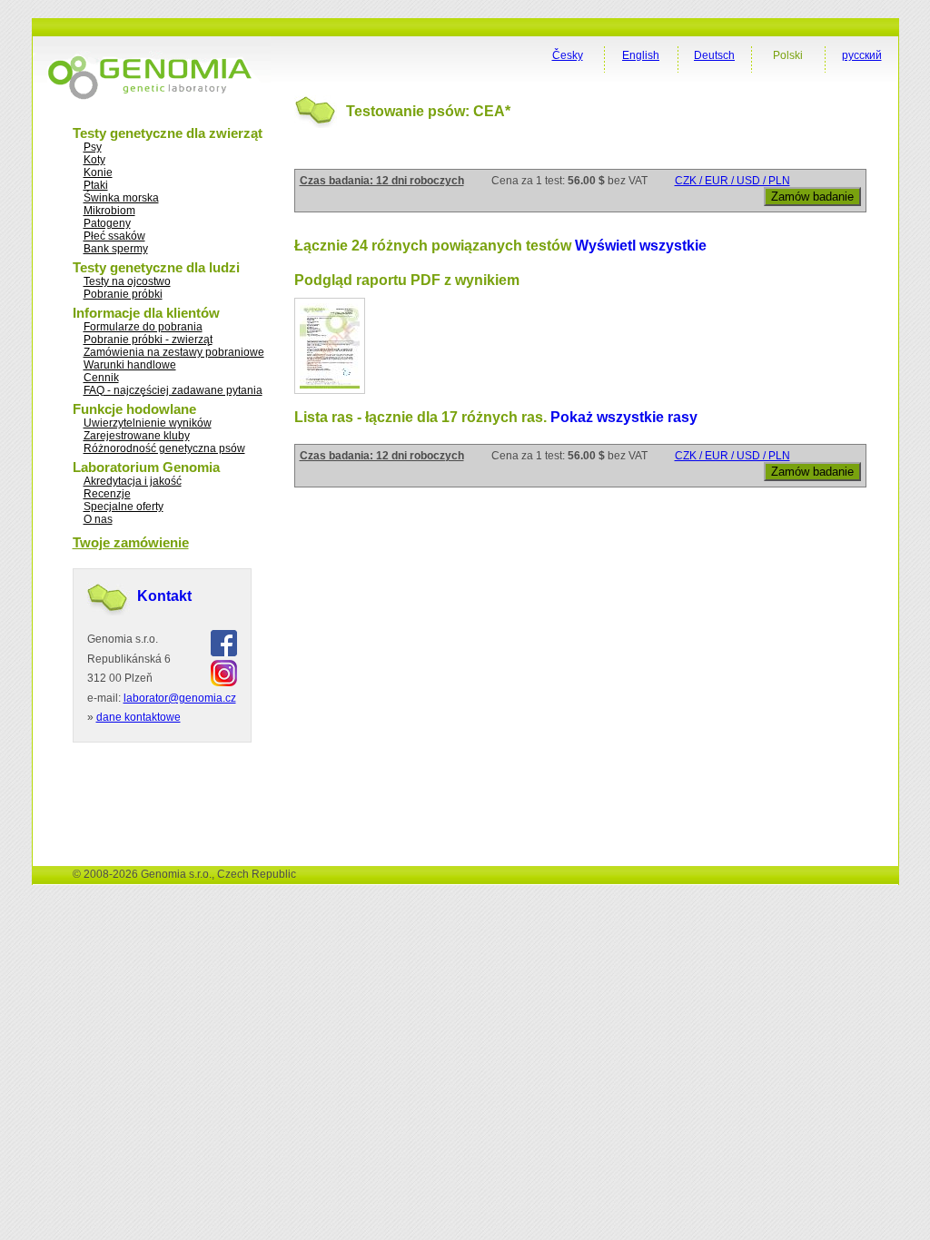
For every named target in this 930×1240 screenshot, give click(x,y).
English (640, 55)
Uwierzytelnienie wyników (148, 423)
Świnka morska (121, 198)
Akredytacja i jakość (133, 481)
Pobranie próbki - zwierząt (148, 339)
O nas (98, 519)
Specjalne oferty (123, 506)
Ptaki (96, 185)
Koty (94, 159)
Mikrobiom (109, 210)
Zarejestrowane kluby (137, 435)
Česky (567, 55)
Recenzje (107, 493)
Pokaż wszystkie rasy (624, 417)
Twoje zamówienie (131, 542)
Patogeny (107, 223)
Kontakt (164, 596)
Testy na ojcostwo (127, 281)
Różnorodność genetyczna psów (164, 448)
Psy (93, 147)
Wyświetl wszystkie (641, 245)
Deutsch (714, 55)
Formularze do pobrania (143, 326)
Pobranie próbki (123, 294)
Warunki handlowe (130, 365)
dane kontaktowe (138, 717)
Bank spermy (116, 248)
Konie (98, 172)
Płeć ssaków (114, 236)
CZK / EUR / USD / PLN (732, 180)
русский (862, 55)
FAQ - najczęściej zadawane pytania (173, 390)
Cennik (101, 377)
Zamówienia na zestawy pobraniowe (174, 352)
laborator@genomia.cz (180, 698)
